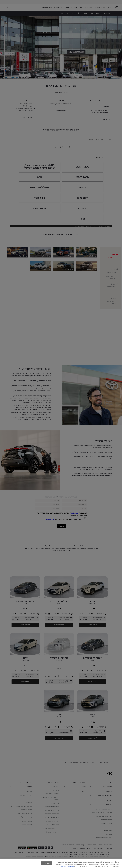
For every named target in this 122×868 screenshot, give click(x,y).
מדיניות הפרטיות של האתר (67, 866)
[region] (61, 863)
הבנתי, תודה (47, 863)
